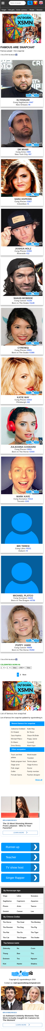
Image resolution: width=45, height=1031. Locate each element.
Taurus (33, 906)
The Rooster (8, 927)
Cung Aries (23, 152)
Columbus (23, 204)
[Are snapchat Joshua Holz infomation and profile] (22, 246)
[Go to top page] (42, 1028)
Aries (19, 906)
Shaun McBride (23, 298)
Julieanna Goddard (23, 447)
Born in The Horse (23, 452)
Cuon (33, 948)
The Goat (20, 922)
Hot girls (11, 10)
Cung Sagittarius (23, 102)
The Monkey (36, 922)
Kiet (4, 964)
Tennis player (32, 761)
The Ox (20, 932)
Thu (32, 953)
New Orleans (23, 105)
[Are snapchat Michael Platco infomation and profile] (22, 593)
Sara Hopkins (23, 199)
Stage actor (15, 765)
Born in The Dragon (23, 600)
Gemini (6, 911)
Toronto (23, 501)
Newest (39, 10)
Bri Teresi (23, 546)
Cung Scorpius (23, 499)
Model (32, 10)
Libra (19, 896)
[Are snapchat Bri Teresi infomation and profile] (22, 543)
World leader (32, 755)
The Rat (6, 932)
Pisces (5, 906)
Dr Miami (23, 149)
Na (18, 948)
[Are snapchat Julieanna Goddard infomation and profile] (22, 444)
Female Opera (16, 775)
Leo (32, 911)
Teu (18, 959)
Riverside (23, 253)
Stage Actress (32, 765)
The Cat (6, 937)
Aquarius (34, 901)
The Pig (34, 927)
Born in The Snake (23, 303)
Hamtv (19, 964)
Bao (18, 953)
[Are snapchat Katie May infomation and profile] (22, 394)
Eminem (6, 959)
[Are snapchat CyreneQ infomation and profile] (22, 345)
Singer (3, 10)
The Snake (35, 937)
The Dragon (21, 937)
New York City (23, 154)
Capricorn (21, 901)
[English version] (41, 4)
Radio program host (18, 761)
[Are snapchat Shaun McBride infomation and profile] (22, 295)
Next (24, 675)
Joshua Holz (23, 248)
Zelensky (6, 948)
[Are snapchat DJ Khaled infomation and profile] (22, 97)
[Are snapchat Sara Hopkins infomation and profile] (22, 196)
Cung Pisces (23, 201)
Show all (38, 780)
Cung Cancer (23, 301)
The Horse (7, 922)
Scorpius (34, 896)
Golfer (13, 771)
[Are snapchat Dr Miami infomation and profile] (22, 147)
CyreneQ (23, 348)
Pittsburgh (23, 402)
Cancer (20, 911)
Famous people (6, 51)
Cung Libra (23, 548)
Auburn (23, 551)
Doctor (29, 768)
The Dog (20, 927)
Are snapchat (19, 51)
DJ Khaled (23, 100)
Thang (5, 953)
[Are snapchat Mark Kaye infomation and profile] (22, 494)
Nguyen (34, 959)
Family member (33, 771)
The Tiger (34, 932)
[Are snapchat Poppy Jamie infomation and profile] (22, 642)
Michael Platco (23, 595)
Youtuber (30, 758)
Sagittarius (7, 901)
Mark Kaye (23, 496)
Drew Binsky (16, 745)
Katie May (23, 397)
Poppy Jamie (23, 645)
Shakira (34, 964)
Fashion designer (33, 775)
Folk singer (15, 768)
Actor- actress (21, 10)
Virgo (5, 896)
